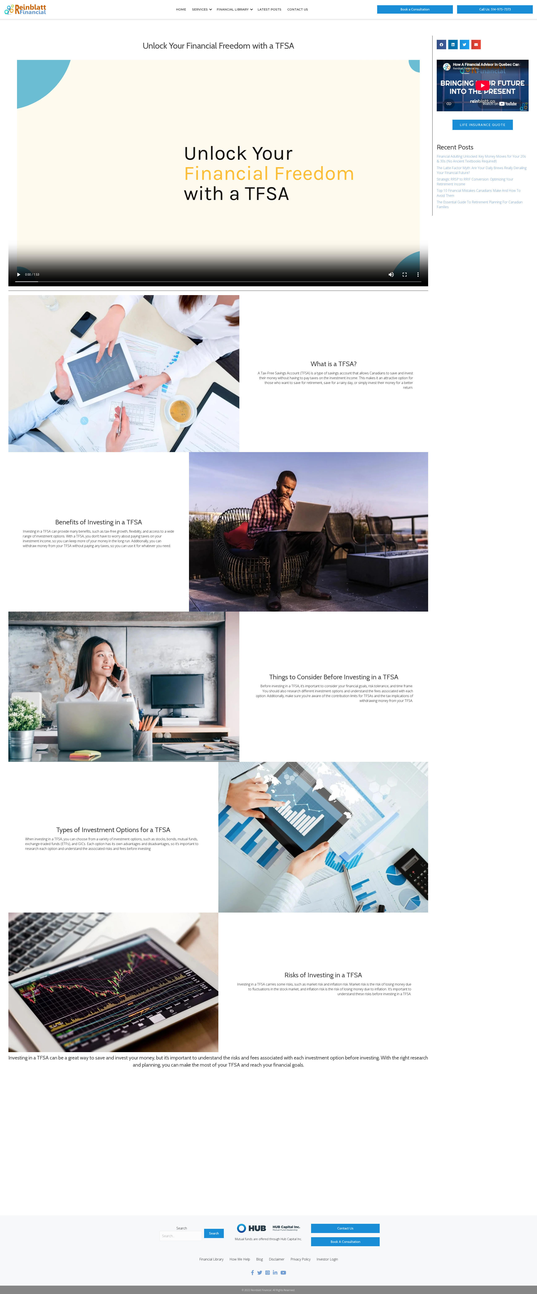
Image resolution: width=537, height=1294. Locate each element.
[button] (211, 9)
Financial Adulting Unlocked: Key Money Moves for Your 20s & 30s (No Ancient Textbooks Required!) (481, 158)
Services (200, 9)
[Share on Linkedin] (453, 44)
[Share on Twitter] (464, 44)
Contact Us (297, 9)
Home (181, 9)
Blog (259, 1259)
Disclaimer (276, 1259)
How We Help (239, 1259)
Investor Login (327, 1259)
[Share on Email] (476, 44)
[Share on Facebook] (441, 44)
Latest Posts (269, 9)
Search (181, 1228)
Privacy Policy (300, 1259)
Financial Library (233, 9)
